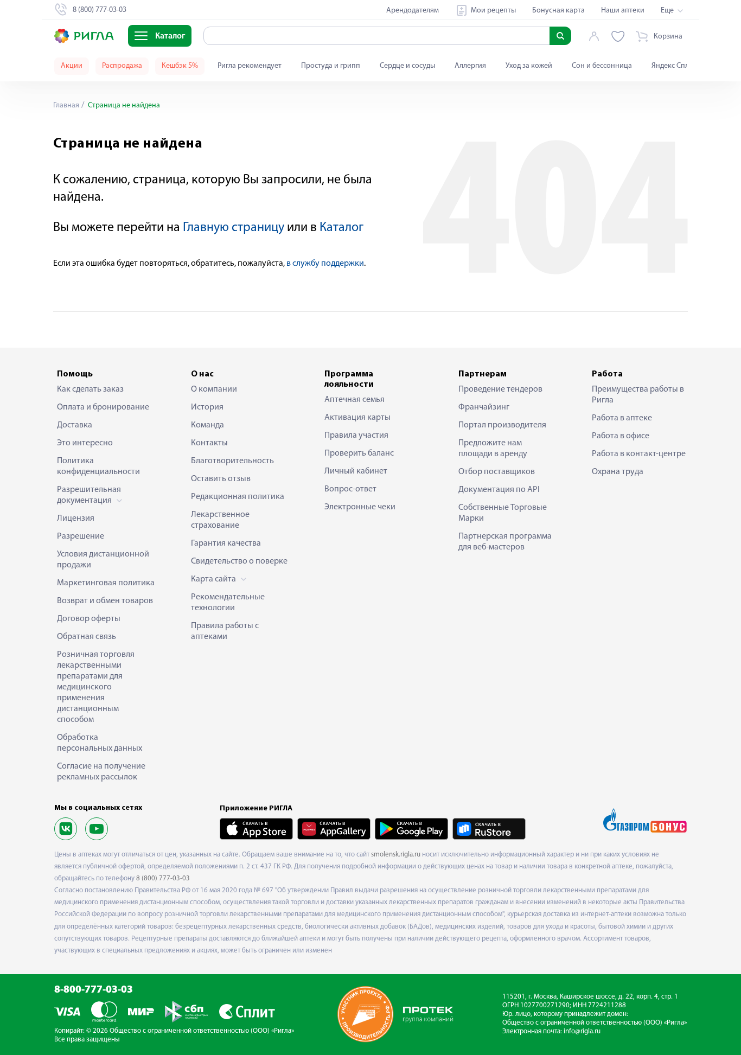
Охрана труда (617, 472)
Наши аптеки (622, 11)
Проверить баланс (359, 453)
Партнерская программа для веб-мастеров (505, 542)
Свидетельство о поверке (239, 561)
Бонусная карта (558, 11)
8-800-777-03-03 (93, 990)
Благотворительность (232, 461)
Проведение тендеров (500, 389)
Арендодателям (412, 11)
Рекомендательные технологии (228, 602)
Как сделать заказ (90, 389)
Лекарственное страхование (220, 520)
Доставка (74, 425)
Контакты (209, 443)
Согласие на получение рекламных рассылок (101, 772)
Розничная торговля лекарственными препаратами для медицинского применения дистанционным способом (96, 687)
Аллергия (470, 66)
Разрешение (80, 536)
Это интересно (85, 443)
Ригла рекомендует (250, 66)
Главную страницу (233, 227)
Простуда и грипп (330, 66)
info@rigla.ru (582, 1031)
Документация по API (499, 489)
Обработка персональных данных (99, 743)
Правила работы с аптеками (225, 631)
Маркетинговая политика (106, 583)
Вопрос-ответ (350, 489)
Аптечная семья (354, 399)
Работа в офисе (620, 436)
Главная (66, 105)
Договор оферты (88, 619)
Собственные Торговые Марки (502, 513)
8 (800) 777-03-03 (163, 878)
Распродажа (122, 66)
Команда (207, 425)
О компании (214, 389)
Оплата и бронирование (103, 407)
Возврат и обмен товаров (105, 601)
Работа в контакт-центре (639, 454)
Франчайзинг (483, 407)
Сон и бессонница (602, 66)
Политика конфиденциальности (98, 466)
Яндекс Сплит (674, 66)
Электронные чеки (359, 507)
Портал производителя (502, 425)
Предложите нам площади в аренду (492, 448)
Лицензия (75, 518)
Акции (71, 66)
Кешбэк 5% (180, 66)
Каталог (341, 227)
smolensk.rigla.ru (395, 854)
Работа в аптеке (622, 418)
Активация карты (357, 417)
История (207, 407)
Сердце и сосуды (407, 66)
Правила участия (356, 435)
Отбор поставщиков (496, 472)
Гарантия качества (226, 543)
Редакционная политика (237, 497)
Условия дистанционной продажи (103, 560)
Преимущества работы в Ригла (638, 395)
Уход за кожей (529, 66)
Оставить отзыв (221, 479)
